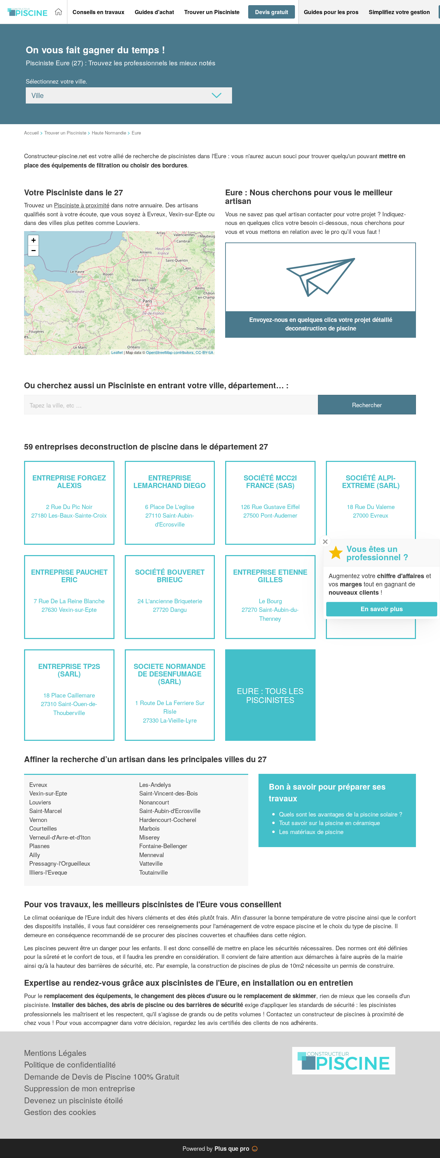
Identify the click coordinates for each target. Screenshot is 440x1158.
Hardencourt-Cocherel (167, 819)
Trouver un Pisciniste (65, 132)
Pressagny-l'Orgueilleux (59, 863)
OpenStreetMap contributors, (171, 352)
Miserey (149, 837)
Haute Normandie (109, 132)
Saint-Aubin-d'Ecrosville (169, 810)
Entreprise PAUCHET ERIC (69, 575)
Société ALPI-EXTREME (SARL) (371, 481)
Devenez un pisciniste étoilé (73, 1100)
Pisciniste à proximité (81, 205)
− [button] (33, 250)
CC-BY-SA (204, 352)
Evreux (38, 784)
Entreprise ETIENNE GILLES (270, 575)
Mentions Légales (55, 1052)
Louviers (40, 802)
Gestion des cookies (60, 1111)
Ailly (34, 854)
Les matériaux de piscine (311, 831)
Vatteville (151, 863)
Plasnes (39, 845)
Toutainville (153, 872)
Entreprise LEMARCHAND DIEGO (169, 481)
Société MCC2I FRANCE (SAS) (270, 481)
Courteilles (43, 828)
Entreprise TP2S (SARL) (69, 670)
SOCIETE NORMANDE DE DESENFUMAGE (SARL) (170, 673)
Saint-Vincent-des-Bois (168, 793)
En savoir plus (382, 608)
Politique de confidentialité (70, 1064)
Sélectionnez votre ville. (56, 81)
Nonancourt (154, 802)
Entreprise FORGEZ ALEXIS (69, 481)
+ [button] (33, 240)
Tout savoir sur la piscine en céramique (329, 822)
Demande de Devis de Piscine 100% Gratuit (101, 1076)
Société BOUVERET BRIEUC (170, 575)
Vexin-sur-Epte (48, 793)
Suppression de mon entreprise (79, 1088)
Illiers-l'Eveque (48, 872)
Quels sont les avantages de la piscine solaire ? (340, 814)
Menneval (151, 854)
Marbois (149, 828)
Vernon (38, 819)
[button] (98, 12)
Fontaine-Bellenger (163, 845)
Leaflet (117, 352)
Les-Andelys (155, 784)
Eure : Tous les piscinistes (270, 695)
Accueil (31, 132)
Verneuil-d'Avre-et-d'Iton (59, 837)
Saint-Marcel (45, 810)
